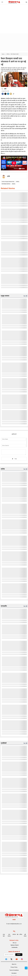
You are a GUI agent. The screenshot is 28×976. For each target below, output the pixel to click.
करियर (20, 934)
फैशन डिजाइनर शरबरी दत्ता (6, 183)
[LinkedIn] (8, 94)
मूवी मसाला (25, 935)
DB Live (14, 942)
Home (3, 54)
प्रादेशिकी (3, 743)
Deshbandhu (14, 947)
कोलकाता (13, 183)
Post (15, 458)
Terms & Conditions (14, 970)
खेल (17, 934)
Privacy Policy (14, 967)
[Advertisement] (14, 18)
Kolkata (17, 181)
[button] (2, 3)
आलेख (3, 469)
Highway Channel (15, 945)
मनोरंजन (14, 934)
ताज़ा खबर (4, 935)
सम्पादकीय (4, 606)
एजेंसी (5, 88)
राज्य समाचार (9, 935)
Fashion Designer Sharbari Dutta (8, 181)
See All (25, 296)
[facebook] (3, 94)
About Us (14, 964)
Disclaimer (14, 973)
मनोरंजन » (8, 54)
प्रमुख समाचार (5, 296)
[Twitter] (5, 94)
